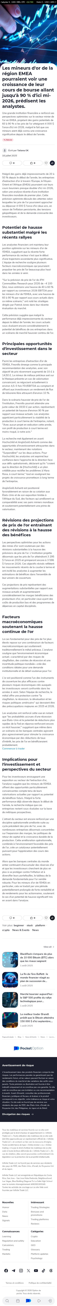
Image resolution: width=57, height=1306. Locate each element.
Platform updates (39, 1253)
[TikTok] (43, 1271)
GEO (33, 1245)
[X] (28, 1271)
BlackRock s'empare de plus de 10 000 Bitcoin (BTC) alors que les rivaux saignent (37, 957)
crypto (6, 930)
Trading (6, 1249)
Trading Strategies (40, 1207)
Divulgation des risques (16, 1114)
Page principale (8, 1037)
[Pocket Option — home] (28, 1048)
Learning (6, 1236)
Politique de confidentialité (40, 1283)
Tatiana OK (22, 150)
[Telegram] (13, 1271)
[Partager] (52, 163)
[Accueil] (28, 1301)
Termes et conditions (15, 1283)
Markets (6, 1253)
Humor (5, 1207)
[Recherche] (7, 1301)
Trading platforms (40, 1219)
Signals (6, 1220)
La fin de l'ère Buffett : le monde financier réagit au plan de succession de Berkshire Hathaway (34, 977)
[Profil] (49, 1301)
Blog (19, 1037)
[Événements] (17, 1301)
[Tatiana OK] (4, 150)
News (35, 930)
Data (4, 1211)
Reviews (35, 1223)
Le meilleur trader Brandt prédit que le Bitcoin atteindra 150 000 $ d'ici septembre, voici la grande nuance (37, 1018)
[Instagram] (21, 1271)
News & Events (20, 930)
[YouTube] (36, 1271)
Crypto (34, 1236)
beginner (19, 925)
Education (36, 1240)
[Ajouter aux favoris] (46, 163)
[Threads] (51, 1271)
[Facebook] (6, 1271)
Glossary (35, 1249)
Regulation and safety (13, 1240)
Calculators (8, 1245)
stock (30, 925)
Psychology (36, 1258)
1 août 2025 (26, 965)
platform (40, 925)
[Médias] (39, 1301)
